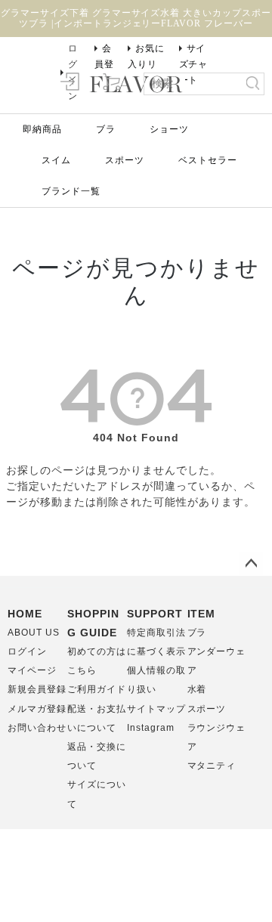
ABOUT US (34, 632)
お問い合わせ (37, 727)
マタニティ (211, 765)
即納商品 (42, 129)
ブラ (106, 129)
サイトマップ (156, 709)
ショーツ (169, 129)
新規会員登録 (37, 689)
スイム (56, 160)
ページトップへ (251, 564)
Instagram (151, 727)
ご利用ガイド (96, 689)
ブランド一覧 (71, 191)
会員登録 (104, 64)
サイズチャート (194, 64)
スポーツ (124, 160)
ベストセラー (207, 160)
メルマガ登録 (37, 709)
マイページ (32, 670)
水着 (197, 689)
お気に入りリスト (146, 64)
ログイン (27, 651)
